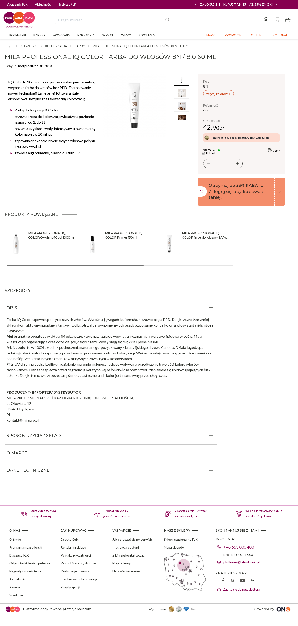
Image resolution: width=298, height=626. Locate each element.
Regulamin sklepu (73, 547)
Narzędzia (86, 35)
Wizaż (126, 35)
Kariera (14, 587)
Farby (80, 46)
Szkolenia (147, 35)
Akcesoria (61, 35)
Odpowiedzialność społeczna (30, 563)
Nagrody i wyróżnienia (25, 571)
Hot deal (280, 35)
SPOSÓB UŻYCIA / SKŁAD (34, 435)
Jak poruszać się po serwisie (132, 539)
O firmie (15, 539)
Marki (211, 35)
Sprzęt (108, 35)
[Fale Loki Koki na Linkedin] (252, 580)
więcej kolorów (217, 94)
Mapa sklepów (174, 547)
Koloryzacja (56, 46)
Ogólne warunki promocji (79, 579)
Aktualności (17, 579)
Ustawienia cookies (126, 571)
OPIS (12, 307)
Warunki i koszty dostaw (78, 563)
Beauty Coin (70, 539)
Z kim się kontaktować (128, 555)
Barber (39, 35)
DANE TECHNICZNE (28, 470)
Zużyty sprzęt (71, 587)
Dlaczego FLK (19, 555)
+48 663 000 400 (239, 547)
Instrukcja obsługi (125, 547)
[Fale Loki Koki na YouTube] (242, 580)
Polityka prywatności (76, 555)
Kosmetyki (17, 35)
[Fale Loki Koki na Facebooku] (223, 580)
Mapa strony (121, 563)
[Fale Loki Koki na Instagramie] (232, 580)
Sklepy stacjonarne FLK (181, 539)
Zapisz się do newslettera (241, 589)
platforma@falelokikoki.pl (242, 562)
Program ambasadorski (25, 547)
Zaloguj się (262, 137)
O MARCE (17, 453)
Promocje (233, 35)
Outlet (257, 35)
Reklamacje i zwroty (75, 571)
